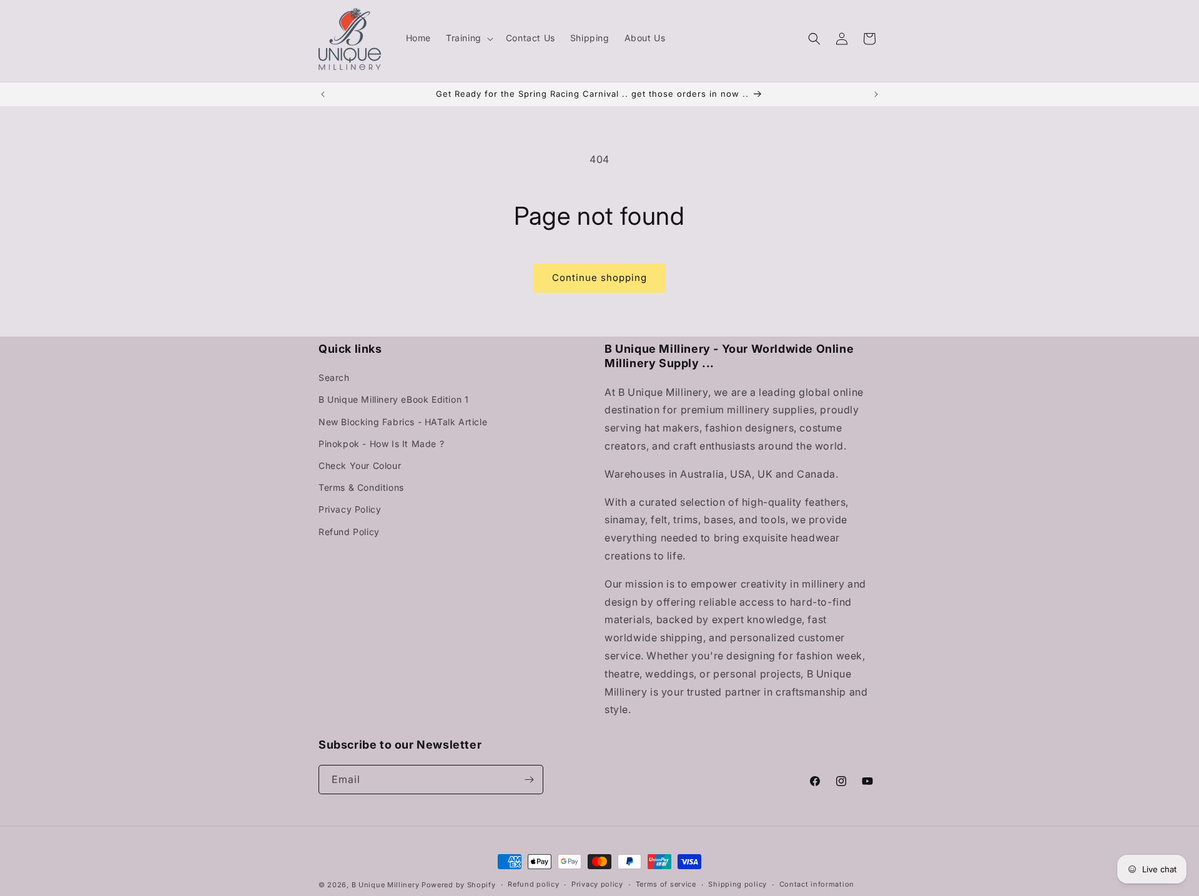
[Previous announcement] (323, 94)
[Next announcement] (876, 94)
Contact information (816, 884)
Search (334, 377)
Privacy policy (597, 884)
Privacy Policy (349, 509)
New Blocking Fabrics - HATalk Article (402, 421)
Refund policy (533, 884)
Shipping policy (737, 884)
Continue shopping (599, 277)
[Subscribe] (529, 779)
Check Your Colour (359, 465)
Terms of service (666, 884)
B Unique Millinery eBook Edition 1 (393, 399)
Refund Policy (349, 531)
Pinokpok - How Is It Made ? (381, 443)
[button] (468, 38)
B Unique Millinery (386, 884)
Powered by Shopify (459, 884)
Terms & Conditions (361, 487)
